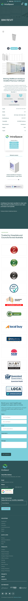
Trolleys (3, 566)
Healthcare (3, 521)
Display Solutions (5, 568)
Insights (4, 579)
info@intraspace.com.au (7, 482)
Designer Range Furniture (7, 556)
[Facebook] (2, 593)
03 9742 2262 (4, 487)
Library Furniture (5, 553)
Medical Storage (5, 551)
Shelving (3, 562)
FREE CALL (11, 1)
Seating (3, 560)
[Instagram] (13, 593)
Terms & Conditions (5, 539)
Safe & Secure (4, 564)
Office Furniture (5, 558)
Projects (4, 574)
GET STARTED (6, 454)
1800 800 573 (18, 487)
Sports (2, 529)
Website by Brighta (17, 597)
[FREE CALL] (7, 1)
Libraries (3, 523)
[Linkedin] (6, 593)
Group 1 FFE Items (5, 570)
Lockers (3, 549)
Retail (2, 531)
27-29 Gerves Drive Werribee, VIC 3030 (10, 476)
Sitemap (3, 541)
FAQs (2, 543)
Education (3, 525)
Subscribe (6, 508)
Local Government (5, 527)
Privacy (3, 538)
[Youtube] (9, 593)
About (3, 576)
